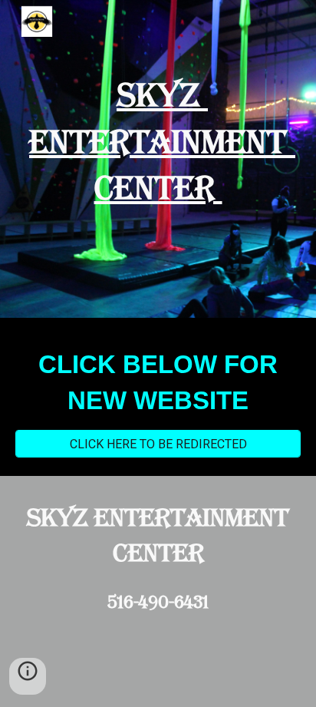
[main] (158, 142)
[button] (27, 676)
